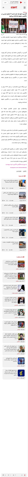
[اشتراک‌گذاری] (21, 475)
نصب (5, 2)
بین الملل (25, 12)
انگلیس (24, 171)
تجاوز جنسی (19, 171)
